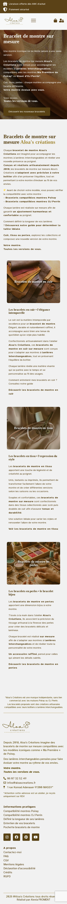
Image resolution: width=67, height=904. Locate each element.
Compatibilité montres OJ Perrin (22, 815)
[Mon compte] (61, 21)
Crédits (7, 872)
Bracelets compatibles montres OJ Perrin (32, 201)
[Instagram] (7, 837)
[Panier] (55, 21)
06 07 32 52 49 (16, 778)
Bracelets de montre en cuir (33, 281)
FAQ (5, 856)
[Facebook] (16, 837)
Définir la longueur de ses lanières (23, 819)
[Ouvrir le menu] (33, 20)
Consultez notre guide (21, 383)
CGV (6, 860)
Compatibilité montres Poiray (20, 811)
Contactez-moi (12, 852)
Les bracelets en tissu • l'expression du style (33, 457)
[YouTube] (35, 837)
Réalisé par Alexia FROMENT (33, 899)
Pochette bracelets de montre (21, 827)
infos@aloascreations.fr (21, 783)
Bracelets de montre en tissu (33, 428)
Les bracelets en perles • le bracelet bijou (31, 593)
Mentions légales (13, 864)
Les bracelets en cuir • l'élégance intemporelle (29, 311)
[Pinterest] (26, 837)
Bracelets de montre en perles (33, 563)
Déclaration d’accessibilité (19, 868)
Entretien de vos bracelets (19, 823)
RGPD (7, 876)
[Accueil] (13, 20)
